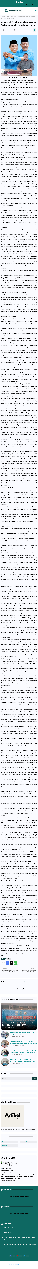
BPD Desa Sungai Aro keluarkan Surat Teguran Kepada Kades (17, 1177)
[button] (36, 10)
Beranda (3, 16)
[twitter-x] (14, 1256)
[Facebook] (7, 963)
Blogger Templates (14, 1264)
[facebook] (10, 1256)
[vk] (27, 1256)
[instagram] (20, 1256)
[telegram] (24, 1256)
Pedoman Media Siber (26, 1141)
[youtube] (17, 1256)
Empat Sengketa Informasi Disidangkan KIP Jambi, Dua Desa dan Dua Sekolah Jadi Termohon (23, 1051)
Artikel (8, 16)
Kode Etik (4, 1145)
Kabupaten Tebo (7, 1170)
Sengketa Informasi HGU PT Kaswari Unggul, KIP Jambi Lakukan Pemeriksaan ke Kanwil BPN (23, 1042)
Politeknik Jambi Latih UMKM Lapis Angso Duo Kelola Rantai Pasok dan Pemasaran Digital (23, 1060)
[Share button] (19, 963)
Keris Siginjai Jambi (9, 1164)
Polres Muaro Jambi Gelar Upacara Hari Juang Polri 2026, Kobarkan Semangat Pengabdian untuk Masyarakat (22, 1033)
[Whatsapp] (15, 963)
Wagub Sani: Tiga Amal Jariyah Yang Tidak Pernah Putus (19, 1244)
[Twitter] (11, 963)
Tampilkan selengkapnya (27, 981)
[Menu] (2, 10)
